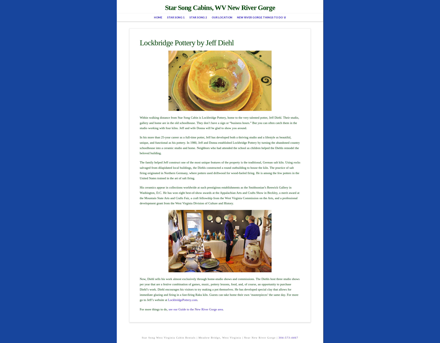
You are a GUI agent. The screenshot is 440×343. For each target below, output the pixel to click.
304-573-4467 (288, 337)
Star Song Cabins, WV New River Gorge (220, 7)
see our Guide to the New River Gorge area (196, 309)
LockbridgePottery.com (182, 300)
